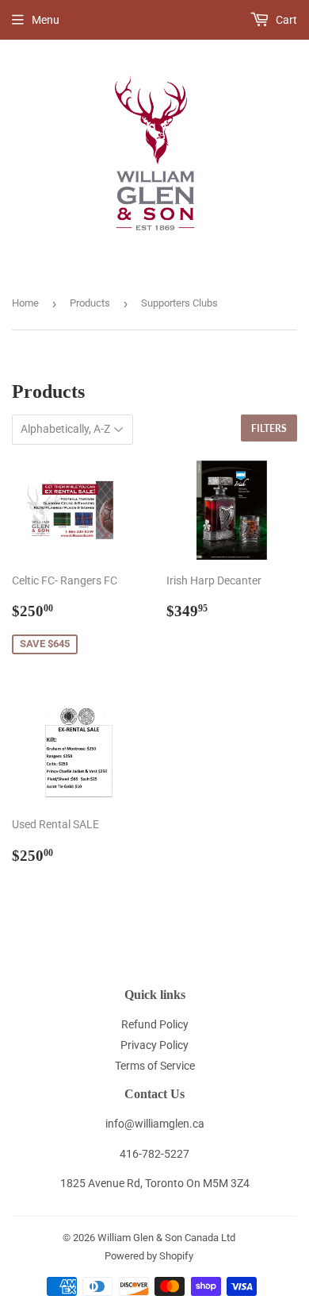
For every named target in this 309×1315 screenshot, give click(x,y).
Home (25, 303)
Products (90, 303)
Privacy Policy (154, 1045)
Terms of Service (155, 1065)
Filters (269, 428)
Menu (45, 19)
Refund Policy (155, 1024)
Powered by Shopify (149, 1256)
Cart (285, 19)
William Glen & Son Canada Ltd (166, 1238)
